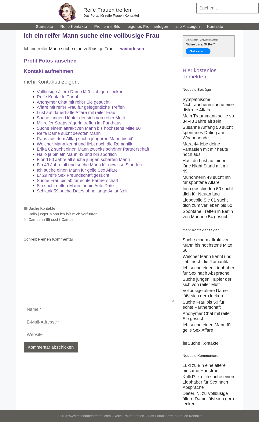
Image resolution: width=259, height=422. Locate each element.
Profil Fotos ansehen (50, 61)
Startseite (44, 26)
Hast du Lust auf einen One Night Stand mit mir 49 (206, 165)
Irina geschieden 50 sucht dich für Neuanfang (208, 191)
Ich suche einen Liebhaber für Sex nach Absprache (208, 382)
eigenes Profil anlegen (148, 26)
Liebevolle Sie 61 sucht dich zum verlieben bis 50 (207, 203)
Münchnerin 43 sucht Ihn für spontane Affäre (207, 180)
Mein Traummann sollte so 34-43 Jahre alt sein (208, 118)
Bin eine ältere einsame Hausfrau (204, 368)
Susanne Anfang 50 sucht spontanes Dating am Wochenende (208, 132)
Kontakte (215, 26)
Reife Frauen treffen (107, 10)
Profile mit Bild (107, 26)
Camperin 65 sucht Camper (51, 219)
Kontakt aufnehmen (48, 71)
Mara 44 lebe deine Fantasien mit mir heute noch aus (205, 149)
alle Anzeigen (187, 26)
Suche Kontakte (41, 208)
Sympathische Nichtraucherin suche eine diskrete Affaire (208, 104)
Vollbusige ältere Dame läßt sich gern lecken (208, 398)
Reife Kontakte (73, 26)
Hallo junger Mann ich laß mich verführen (62, 214)
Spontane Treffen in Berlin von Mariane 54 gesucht (208, 214)
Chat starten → (198, 51)
